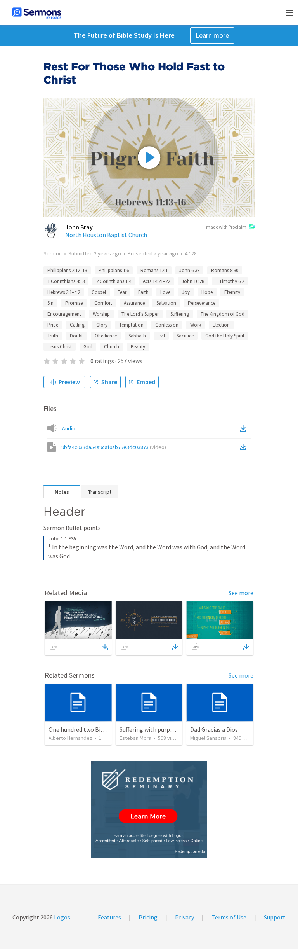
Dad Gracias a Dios (214, 729)
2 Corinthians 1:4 (113, 281)
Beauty (138, 346)
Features (109, 917)
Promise (74, 303)
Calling (77, 325)
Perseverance (201, 303)
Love (165, 292)
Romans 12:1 (154, 270)
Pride (52, 325)
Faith (143, 292)
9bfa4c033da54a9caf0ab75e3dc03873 (113, 447)
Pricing (148, 917)
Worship (101, 314)
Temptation (131, 325)
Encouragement (64, 314)
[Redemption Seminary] (149, 809)
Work (195, 325)
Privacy (184, 917)
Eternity (232, 292)
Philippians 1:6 (114, 270)
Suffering (179, 314)
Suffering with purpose (149, 729)
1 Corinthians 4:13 (66, 281)
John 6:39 (189, 270)
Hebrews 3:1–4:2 (63, 292)
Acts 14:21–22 (156, 281)
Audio (68, 428)
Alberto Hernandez (70, 737)
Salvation (166, 303)
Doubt (76, 335)
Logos (61, 917)
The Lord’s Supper (140, 314)
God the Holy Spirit (224, 335)
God (87, 346)
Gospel (99, 292)
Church (111, 346)
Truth (52, 335)
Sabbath (137, 335)
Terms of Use (228, 917)
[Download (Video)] (244, 447)
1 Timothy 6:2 (230, 281)
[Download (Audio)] (244, 428)
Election (221, 325)
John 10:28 (193, 281)
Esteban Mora (135, 737)
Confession (166, 325)
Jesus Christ (59, 346)
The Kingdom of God (222, 314)
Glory (101, 325)
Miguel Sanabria (208, 737)
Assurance (134, 303)
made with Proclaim (226, 227)
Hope (207, 292)
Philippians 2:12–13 (67, 270)
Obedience (106, 335)
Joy (186, 292)
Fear (122, 292)
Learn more (212, 35)
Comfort (103, 303)
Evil (161, 335)
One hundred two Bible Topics (88, 729)
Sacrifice (185, 335)
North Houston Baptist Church (106, 235)
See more (241, 593)
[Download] (105, 647)
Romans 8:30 (224, 270)
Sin (50, 303)
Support (275, 917)
